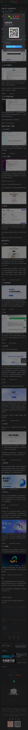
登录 (14, 46)
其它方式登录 (8, 25)
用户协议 (15, 50)
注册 (12, 25)
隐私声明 (19, 50)
